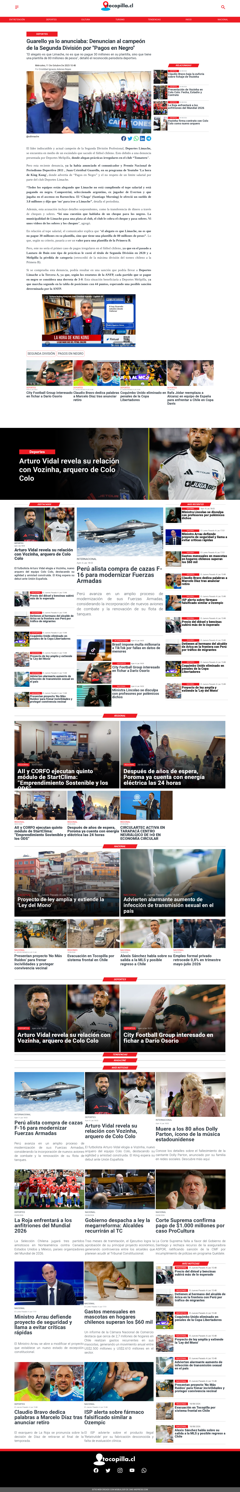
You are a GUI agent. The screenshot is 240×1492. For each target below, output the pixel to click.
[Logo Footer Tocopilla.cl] (119, 1464)
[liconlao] (173, 515)
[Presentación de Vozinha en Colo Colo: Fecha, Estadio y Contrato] (160, 92)
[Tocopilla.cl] (16, 8)
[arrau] (173, 537)
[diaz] (96, 385)
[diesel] (173, 625)
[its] (21, 679)
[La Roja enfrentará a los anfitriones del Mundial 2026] (160, 108)
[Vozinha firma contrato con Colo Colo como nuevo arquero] (160, 124)
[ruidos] (21, 699)
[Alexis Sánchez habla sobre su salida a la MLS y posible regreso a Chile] (164, 1434)
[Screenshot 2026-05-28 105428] (93, 819)
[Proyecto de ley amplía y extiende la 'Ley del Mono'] (173, 691)
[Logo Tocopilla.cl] (120, 11)
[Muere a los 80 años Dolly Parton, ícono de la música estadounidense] (191, 1116)
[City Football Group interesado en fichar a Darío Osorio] (49, 385)
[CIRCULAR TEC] (146, 819)
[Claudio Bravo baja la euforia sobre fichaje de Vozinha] (160, 77)
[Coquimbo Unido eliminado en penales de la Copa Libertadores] (143, 385)
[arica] (173, 647)
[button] (41, 354)
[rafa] (190, 385)
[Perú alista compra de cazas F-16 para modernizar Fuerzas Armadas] (49, 1111)
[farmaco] (173, 603)
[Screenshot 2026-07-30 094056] (40, 819)
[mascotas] (173, 559)
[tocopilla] (164, 1411)
